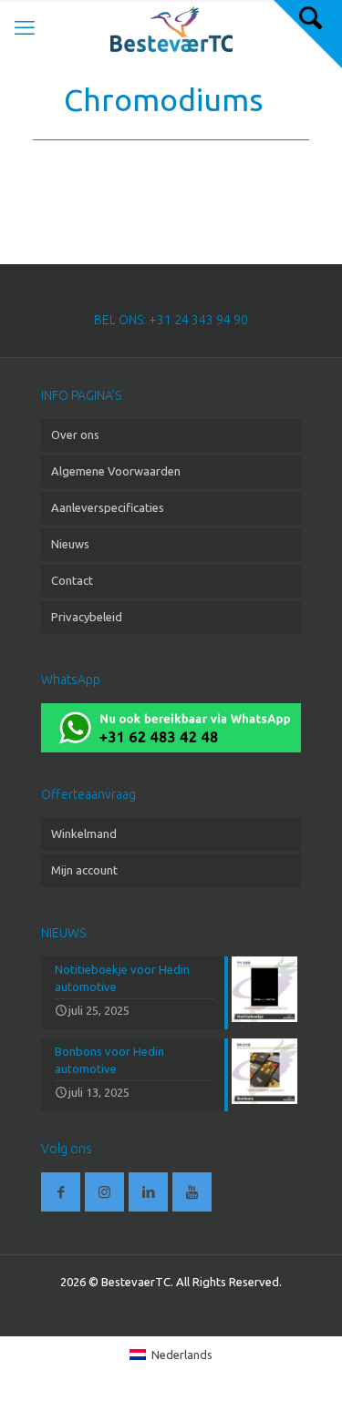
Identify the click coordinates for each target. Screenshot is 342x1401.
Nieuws (70, 543)
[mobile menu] (24, 27)
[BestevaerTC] (171, 27)
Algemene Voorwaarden (116, 471)
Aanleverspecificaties (107, 507)
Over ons (75, 434)
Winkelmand (84, 833)
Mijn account (84, 870)
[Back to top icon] (304, 1364)
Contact (72, 580)
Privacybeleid (86, 616)
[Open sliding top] (308, 34)
